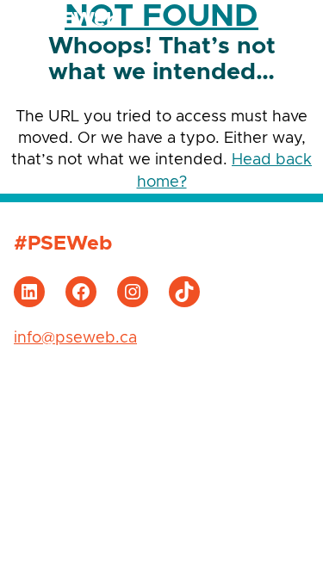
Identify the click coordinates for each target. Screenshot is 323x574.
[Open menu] (292, 20)
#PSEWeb (70, 19)
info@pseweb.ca (75, 338)
